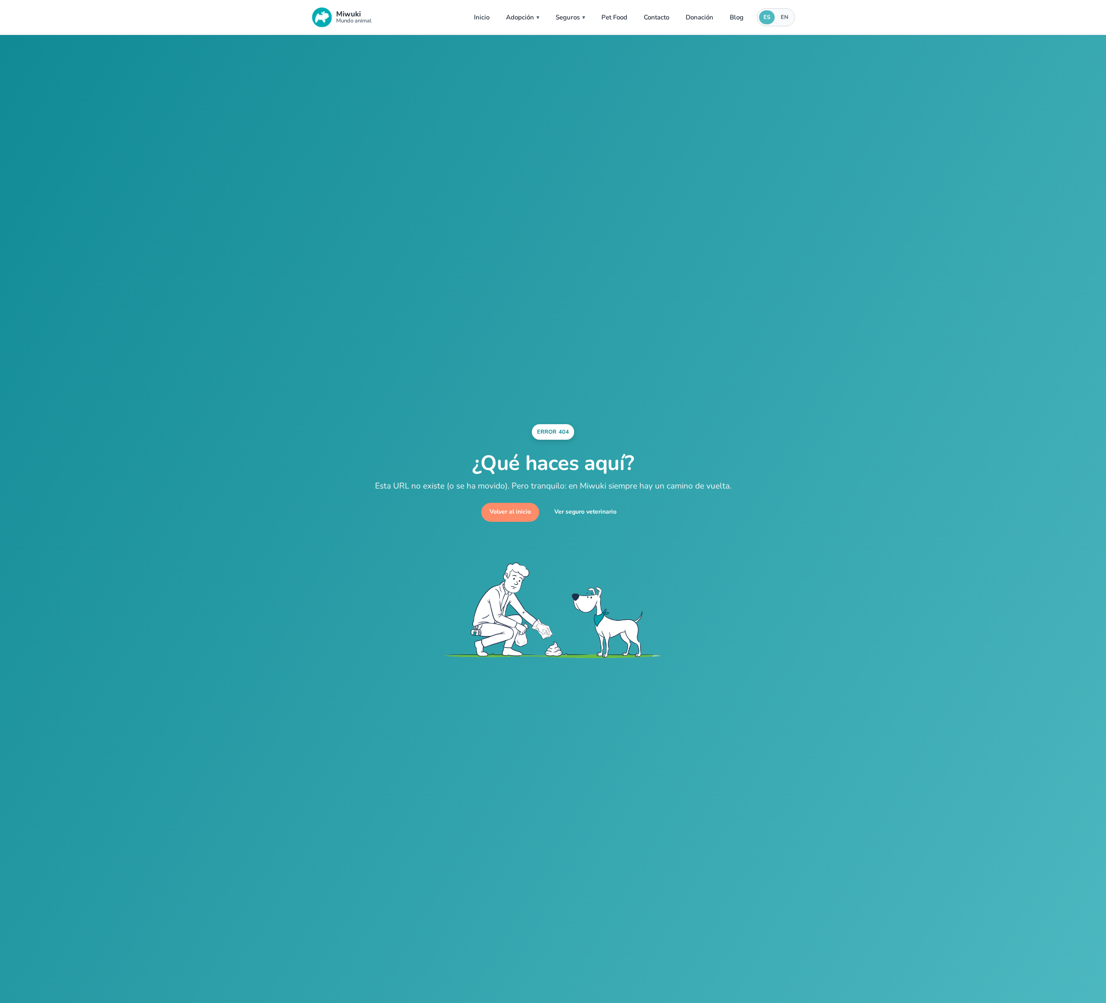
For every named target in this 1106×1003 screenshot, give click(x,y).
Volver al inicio (510, 512)
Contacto (656, 17)
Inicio (481, 17)
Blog (737, 17)
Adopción (520, 17)
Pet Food (614, 17)
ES (766, 17)
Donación (699, 17)
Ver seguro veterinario (585, 512)
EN (784, 17)
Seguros (568, 17)
